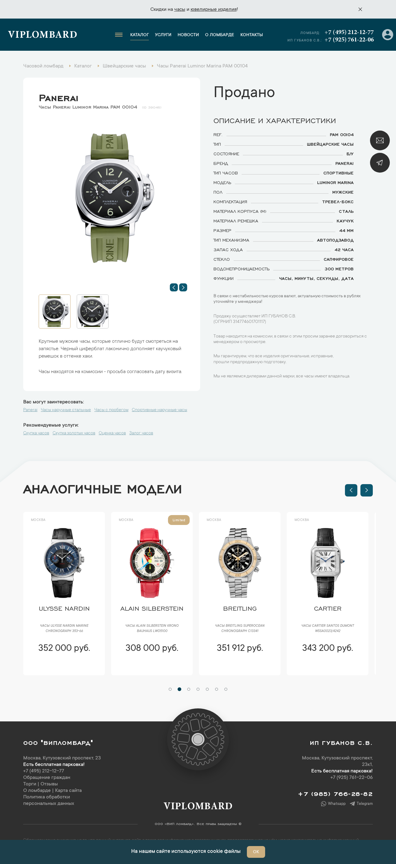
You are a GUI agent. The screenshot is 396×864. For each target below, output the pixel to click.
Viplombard (42, 36)
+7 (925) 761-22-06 (349, 40)
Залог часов (141, 433)
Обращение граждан (46, 777)
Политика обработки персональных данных (48, 800)
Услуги (163, 35)
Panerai (59, 96)
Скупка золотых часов (74, 433)
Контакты (251, 35)
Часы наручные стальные (66, 410)
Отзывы (49, 784)
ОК (256, 852)
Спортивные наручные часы (159, 410)
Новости (188, 35)
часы (179, 9)
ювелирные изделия (214, 9)
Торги (29, 784)
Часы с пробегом (111, 410)
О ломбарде (219, 35)
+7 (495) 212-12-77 (349, 32)
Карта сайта (68, 790)
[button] (174, 287)
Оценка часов (112, 433)
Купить (64, 667)
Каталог (139, 35)
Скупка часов (36, 433)
